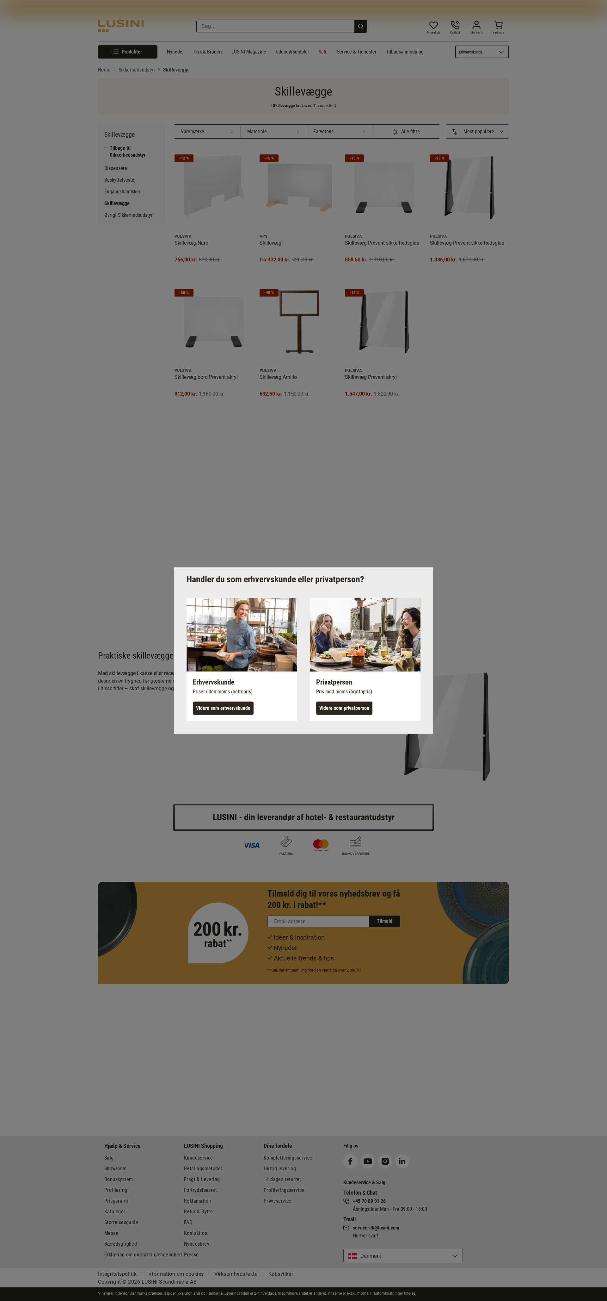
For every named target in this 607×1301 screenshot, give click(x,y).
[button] (242, 659)
